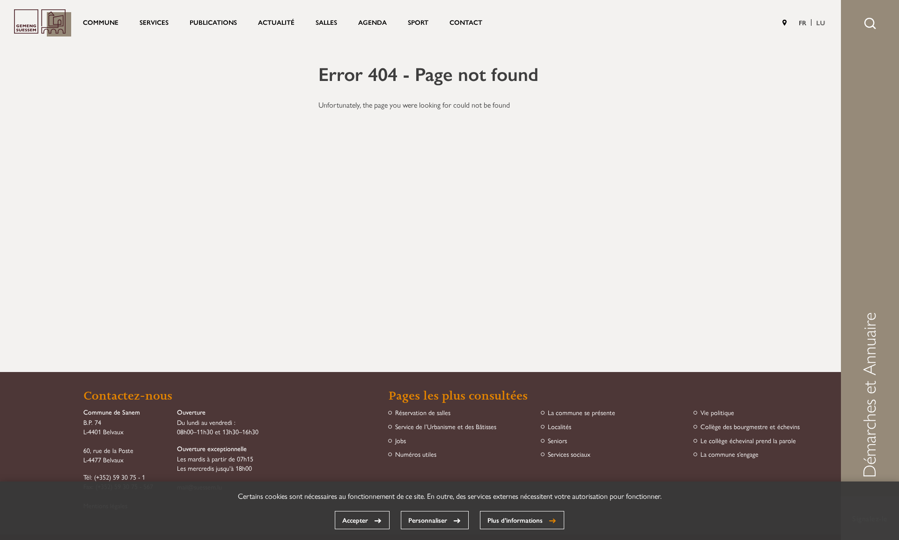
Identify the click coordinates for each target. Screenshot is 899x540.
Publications (213, 22)
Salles (326, 22)
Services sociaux (569, 454)
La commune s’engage (729, 454)
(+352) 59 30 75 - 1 (119, 477)
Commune (100, 22)
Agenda (372, 22)
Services (154, 22)
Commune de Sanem (42, 22)
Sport (418, 22)
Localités (559, 427)
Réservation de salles (422, 412)
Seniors (557, 441)
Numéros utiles (415, 454)
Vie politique (717, 412)
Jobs (400, 441)
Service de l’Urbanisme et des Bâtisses (445, 427)
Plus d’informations (515, 520)
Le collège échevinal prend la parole (748, 441)
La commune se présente (581, 412)
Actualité (276, 22)
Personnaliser (427, 520)
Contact (466, 22)
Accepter (355, 520)
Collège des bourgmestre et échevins (750, 427)
